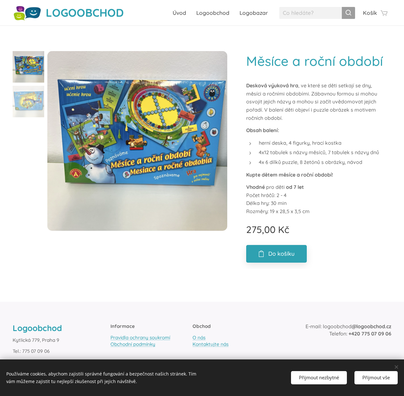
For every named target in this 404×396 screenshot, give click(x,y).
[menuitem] (181, 13)
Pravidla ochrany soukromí (140, 338)
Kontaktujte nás (211, 344)
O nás (199, 338)
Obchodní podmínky (132, 344)
